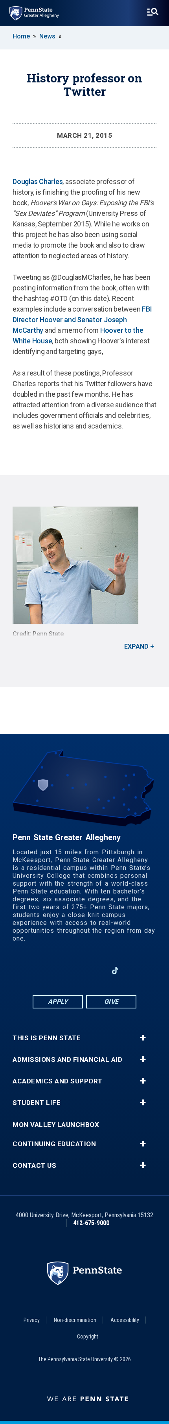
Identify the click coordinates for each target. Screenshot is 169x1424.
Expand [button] (136, 646)
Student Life (37, 1103)
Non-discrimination (75, 1320)
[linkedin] (74, 970)
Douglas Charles (37, 181)
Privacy (32, 1320)
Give (111, 1001)
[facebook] (53, 970)
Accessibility (124, 1320)
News (47, 36)
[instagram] (33, 970)
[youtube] (94, 970)
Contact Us (34, 1165)
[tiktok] (115, 970)
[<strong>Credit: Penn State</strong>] (84, 565)
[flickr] (135, 970)
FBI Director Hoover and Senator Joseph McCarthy (82, 319)
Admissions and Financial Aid (67, 1059)
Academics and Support (58, 1081)
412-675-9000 (91, 1223)
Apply (58, 1001)
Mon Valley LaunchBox (56, 1125)
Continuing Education (54, 1144)
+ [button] (143, 1038)
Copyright (87, 1336)
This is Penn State (47, 1038)
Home (21, 36)
